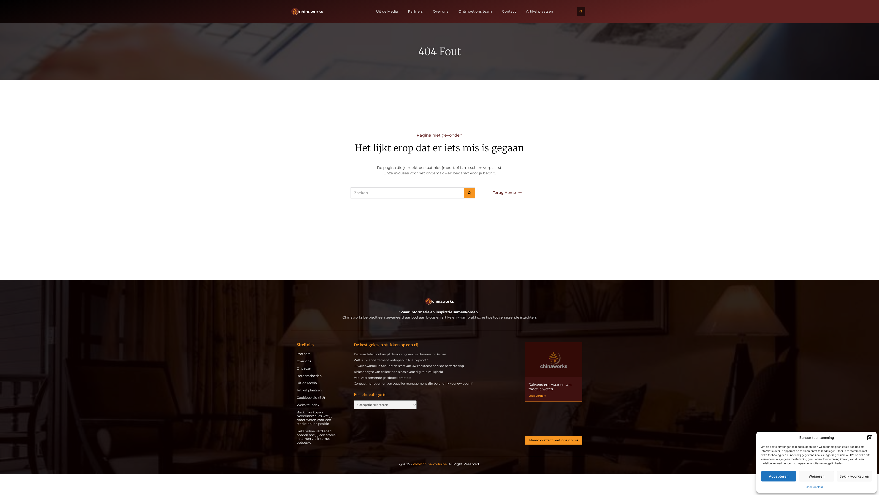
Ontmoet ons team (475, 11)
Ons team (304, 369)
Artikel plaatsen (539, 11)
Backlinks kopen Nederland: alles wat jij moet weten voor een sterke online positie (314, 418)
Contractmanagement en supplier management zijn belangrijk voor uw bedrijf (413, 383)
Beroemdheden (309, 376)
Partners (415, 11)
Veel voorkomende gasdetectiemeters (382, 378)
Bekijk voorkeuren (854, 476)
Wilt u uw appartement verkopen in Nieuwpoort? (391, 360)
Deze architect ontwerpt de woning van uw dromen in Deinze (400, 354)
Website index (308, 405)
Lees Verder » (538, 395)
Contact (509, 11)
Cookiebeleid (814, 487)
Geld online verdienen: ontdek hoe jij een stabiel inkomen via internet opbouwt (316, 437)
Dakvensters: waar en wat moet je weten (550, 386)
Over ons (440, 11)
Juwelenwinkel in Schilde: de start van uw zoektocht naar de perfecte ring (409, 366)
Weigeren (817, 476)
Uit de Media (387, 11)
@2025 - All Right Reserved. (439, 464)
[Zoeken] (469, 193)
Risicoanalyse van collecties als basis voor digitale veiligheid (398, 372)
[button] (870, 437)
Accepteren (779, 476)
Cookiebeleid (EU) (311, 398)
